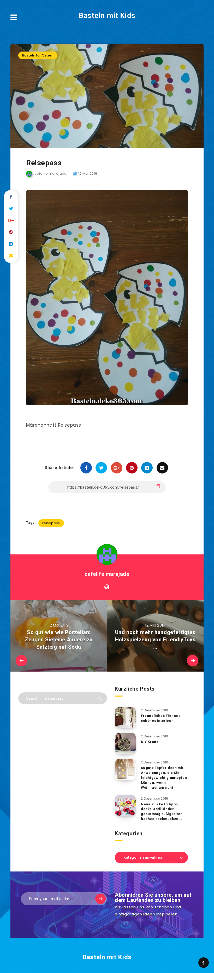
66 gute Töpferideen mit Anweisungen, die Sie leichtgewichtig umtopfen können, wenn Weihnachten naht (164, 777)
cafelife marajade (107, 574)
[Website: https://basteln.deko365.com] (106, 587)
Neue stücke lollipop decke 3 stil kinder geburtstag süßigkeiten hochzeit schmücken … (161, 811)
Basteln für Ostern (38, 55)
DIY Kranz (149, 742)
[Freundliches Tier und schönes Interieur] (125, 717)
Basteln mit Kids (107, 15)
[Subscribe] (100, 899)
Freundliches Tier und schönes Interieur (161, 718)
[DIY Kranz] (125, 743)
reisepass (51, 523)
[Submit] (100, 698)
